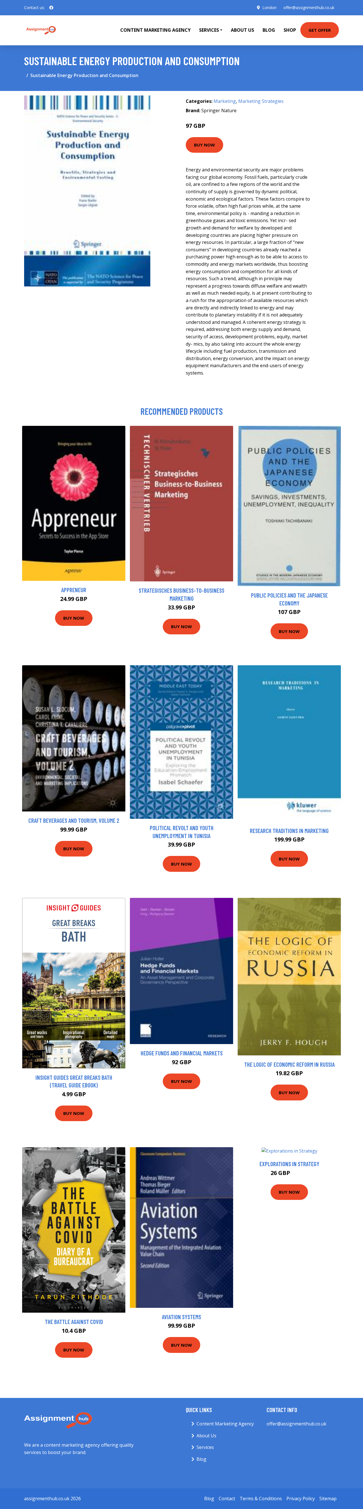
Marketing (225, 101)
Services (205, 1447)
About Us (242, 30)
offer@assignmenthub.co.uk (308, 7)
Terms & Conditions (261, 1498)
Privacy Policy (300, 1498)
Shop (290, 30)
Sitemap (328, 1498)
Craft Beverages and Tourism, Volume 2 (73, 820)
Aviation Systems (181, 1316)
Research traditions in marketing (289, 830)
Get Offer (320, 30)
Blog (269, 30)
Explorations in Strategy (289, 1163)
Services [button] (209, 30)
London (269, 7)
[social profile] (51, 7)
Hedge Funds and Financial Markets (182, 1053)
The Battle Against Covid (74, 1321)
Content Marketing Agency (155, 30)
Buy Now (204, 145)
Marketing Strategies (261, 101)
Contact (227, 1498)
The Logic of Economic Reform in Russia (289, 1064)
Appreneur (73, 589)
